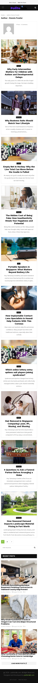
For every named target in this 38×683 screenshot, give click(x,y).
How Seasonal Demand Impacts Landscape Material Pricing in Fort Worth (19, 524)
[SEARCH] (34, 548)
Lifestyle (19, 212)
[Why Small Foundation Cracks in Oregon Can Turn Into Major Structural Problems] (19, 607)
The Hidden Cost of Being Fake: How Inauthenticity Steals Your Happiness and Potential (19, 219)
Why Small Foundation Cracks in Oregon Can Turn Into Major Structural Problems (18, 621)
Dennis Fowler (15, 15)
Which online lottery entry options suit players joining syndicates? (19, 372)
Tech (19, 263)
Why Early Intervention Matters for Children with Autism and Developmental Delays (19, 73)
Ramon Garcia (7, 659)
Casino (18, 163)
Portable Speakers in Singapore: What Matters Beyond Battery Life (19, 269)
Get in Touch (12, 3)
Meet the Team (22, 3)
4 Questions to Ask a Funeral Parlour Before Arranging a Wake (19, 472)
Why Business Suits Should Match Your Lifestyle (19, 122)
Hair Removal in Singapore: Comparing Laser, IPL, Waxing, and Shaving (19, 424)
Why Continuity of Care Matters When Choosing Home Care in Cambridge (18, 655)
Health (18, 66)
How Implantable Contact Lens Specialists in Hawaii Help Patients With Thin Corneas (19, 319)
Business (19, 117)
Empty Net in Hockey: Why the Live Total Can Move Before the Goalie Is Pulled (19, 169)
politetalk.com (29, 675)
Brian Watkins (7, 592)
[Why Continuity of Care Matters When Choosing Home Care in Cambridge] (19, 641)
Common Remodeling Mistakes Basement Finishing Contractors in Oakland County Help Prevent (17, 587)
